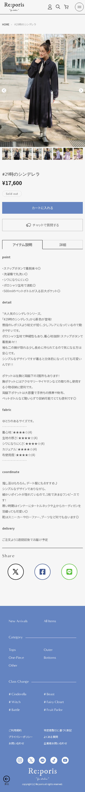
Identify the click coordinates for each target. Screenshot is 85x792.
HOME (5, 24)
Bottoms (50, 657)
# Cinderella (17, 694)
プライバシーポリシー (21, 737)
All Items (50, 621)
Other (13, 665)
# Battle (14, 710)
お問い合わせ (16, 743)
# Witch (14, 702)
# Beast (49, 694)
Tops (12, 650)
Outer (48, 650)
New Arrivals (18, 621)
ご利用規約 (15, 730)
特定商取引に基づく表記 (58, 730)
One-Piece (16, 657)
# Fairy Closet (54, 702)
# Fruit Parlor (53, 710)
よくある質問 (51, 737)
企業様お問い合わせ (55, 743)
